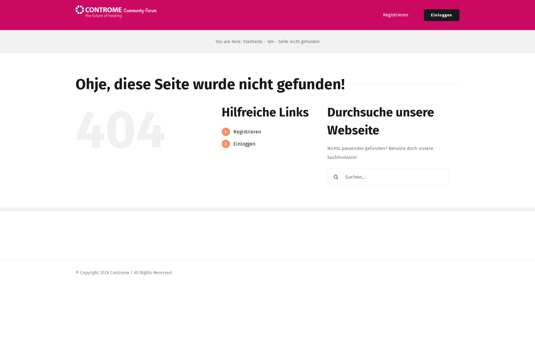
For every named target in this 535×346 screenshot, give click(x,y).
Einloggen (244, 144)
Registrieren (247, 132)
